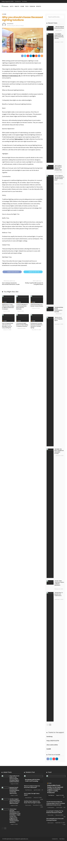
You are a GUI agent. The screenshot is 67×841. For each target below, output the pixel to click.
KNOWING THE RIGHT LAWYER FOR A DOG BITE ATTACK (59, 451)
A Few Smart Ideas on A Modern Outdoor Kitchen (37, 305)
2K (42, 789)
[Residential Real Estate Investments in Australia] (50, 309)
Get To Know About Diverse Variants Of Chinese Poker (58, 168)
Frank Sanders (51, 807)
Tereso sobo (50, 815)
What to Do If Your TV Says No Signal (58, 319)
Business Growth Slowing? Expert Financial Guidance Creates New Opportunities (14, 790)
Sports (38, 6)
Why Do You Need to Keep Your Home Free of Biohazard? (32, 786)
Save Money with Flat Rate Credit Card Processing (32, 780)
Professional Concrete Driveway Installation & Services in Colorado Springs (36, 325)
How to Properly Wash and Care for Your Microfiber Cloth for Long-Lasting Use (7, 325)
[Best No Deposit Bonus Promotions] (50, 28)
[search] (64, 6)
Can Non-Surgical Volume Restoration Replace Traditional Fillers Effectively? (15, 801)
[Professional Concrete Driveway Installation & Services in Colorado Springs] (37, 318)
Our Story (24, 1)
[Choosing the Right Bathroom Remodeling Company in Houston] (22, 318)
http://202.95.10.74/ (53, 740)
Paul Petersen (28, 790)
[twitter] (51, 759)
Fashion (32, 6)
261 (64, 807)
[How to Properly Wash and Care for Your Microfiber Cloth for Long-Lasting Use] (8, 318)
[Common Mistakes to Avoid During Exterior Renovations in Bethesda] (22, 299)
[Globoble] (5, 6)
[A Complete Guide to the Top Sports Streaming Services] (50, 98)
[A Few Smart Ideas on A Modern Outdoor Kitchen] (37, 299)
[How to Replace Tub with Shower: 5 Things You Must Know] (50, 240)
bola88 (49, 749)
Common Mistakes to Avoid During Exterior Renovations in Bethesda (22, 307)
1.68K (41, 807)
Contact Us (18, 1)
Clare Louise (28, 805)
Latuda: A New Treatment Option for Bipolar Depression (59, 583)
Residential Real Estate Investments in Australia (58, 309)
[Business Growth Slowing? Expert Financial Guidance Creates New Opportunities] (5, 789)
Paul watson (51, 795)
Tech (26, 6)
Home (22, 6)
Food (49, 783)
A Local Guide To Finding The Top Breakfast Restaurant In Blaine (54, 811)
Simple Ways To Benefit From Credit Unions (58, 594)
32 (63, 797)
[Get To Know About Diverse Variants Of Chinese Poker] (50, 167)
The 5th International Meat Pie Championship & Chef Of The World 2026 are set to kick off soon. (55, 803)
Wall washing (18, 139)
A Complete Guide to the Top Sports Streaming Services (58, 36)
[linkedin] (56, 759)
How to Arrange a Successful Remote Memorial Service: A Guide (10, 283)
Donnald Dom (10, 23)
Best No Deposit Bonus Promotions (59, 27)
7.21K (64, 824)
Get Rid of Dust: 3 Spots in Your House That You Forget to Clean (32, 801)
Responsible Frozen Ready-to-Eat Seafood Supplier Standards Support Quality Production (14, 778)
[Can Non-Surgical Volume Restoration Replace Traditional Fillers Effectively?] (5, 800)
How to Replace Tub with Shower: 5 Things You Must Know (59, 178)
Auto (11, 6)
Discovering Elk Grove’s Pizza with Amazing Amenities (55, 819)
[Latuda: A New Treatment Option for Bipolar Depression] (50, 582)
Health (17, 6)
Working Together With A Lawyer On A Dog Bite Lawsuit (34, 283)
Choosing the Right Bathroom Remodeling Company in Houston (22, 325)
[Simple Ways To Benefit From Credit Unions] (50, 656)
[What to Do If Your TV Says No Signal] (50, 381)
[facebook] (48, 759)
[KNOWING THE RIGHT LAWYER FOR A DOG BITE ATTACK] (50, 513)
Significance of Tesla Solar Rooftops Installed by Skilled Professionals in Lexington (8, 307)
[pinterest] (54, 759)
